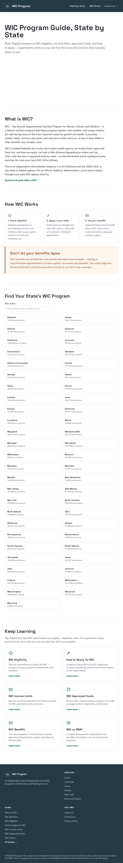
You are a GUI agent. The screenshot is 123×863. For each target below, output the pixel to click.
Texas (67, 786)
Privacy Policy (71, 821)
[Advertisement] (61, 84)
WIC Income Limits (14, 829)
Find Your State (77, 6)
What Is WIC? (11, 812)
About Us (68, 812)
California (69, 782)
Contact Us (69, 817)
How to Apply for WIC (15, 825)
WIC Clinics (94, 6)
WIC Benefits (11, 817)
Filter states (10, 304)
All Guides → (11, 842)
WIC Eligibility (11, 821)
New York (69, 794)
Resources (110, 6)
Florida (67, 790)
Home (67, 778)
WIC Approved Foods (15, 833)
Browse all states (72, 799)
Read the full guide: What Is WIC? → (22, 180)
